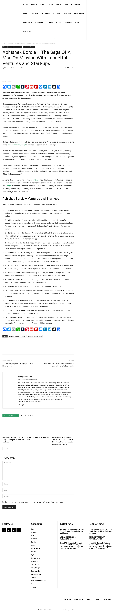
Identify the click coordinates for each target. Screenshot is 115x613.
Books (10, 47)
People (10, 43)
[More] (25, 73)
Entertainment (18, 47)
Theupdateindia (9, 68)
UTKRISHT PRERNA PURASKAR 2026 (68, 538)
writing (35, 180)
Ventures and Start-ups (35, 336)
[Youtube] (19, 530)
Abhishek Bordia (14, 336)
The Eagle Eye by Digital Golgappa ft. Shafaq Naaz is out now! (18, 365)
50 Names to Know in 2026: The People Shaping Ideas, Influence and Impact (13, 440)
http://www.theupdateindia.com (27, 379)
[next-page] (7, 448)
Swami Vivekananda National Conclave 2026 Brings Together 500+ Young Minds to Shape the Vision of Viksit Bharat (71, 545)
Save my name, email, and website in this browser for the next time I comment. (34, 502)
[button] (54, 38)
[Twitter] (10, 73)
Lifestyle (26, 47)
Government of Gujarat (17, 145)
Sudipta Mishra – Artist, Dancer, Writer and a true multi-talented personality (58, 365)
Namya (8, 186)
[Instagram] (24, 405)
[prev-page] (3, 448)
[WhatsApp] (20, 73)
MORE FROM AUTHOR (28, 416)
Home (4, 43)
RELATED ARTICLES (11, 416)
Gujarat (23, 336)
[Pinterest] (15, 73)
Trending (32, 47)
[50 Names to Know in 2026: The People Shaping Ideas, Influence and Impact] (13, 428)
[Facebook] (4, 73)
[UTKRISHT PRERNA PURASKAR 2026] (38, 428)
